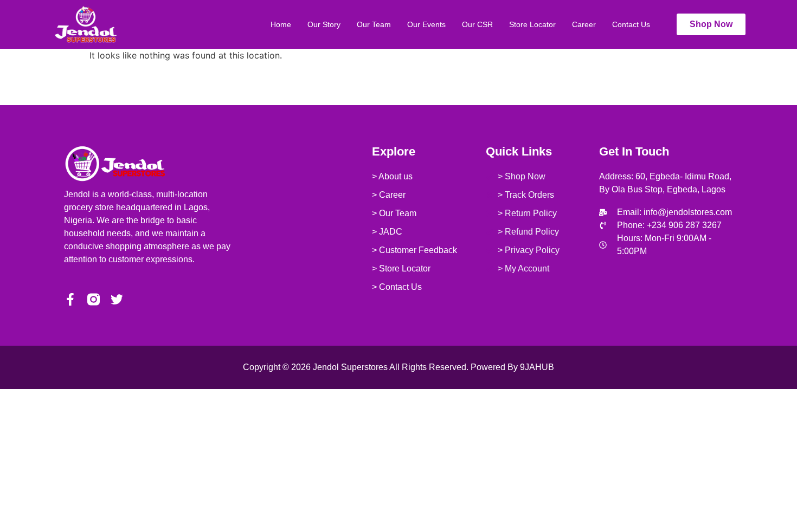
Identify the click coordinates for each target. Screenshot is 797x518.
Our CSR (477, 24)
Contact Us (631, 24)
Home (281, 24)
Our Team (374, 24)
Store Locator (532, 24)
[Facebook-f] (70, 299)
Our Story (323, 24)
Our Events (426, 24)
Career (584, 24)
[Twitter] (117, 299)
